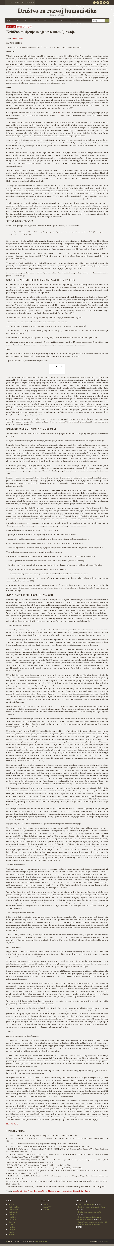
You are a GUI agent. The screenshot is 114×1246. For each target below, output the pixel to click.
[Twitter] (107, 2)
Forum (54, 21)
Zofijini (9, 2)
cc (7, 1241)
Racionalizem (66, 1191)
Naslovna (10, 21)
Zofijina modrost (14, 1209)
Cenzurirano (12, 1222)
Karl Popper (28, 1191)
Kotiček (11, 1224)
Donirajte (11, 1234)
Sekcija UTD (19, 2)
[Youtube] (97, 2)
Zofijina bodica (13, 1212)
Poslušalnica (12, 1217)
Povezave (64, 21)
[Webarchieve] (101, 2)
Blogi (46, 21)
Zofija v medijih (14, 1207)
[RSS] (94, 2)
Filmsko (11, 1232)
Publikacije (12, 1219)
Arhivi (73, 21)
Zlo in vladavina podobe (86, 1204)
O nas (19, 21)
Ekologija (12, 1229)
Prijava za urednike (41, 1241)
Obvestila (11, 1204)
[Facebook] (104, 2)
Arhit (106, 1241)
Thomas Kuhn (78, 1191)
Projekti (37, 21)
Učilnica (30, 2)
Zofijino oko (12, 1214)
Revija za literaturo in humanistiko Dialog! (91, 1207)
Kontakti (28, 21)
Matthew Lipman (54, 1191)
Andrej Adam (17, 38)
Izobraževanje (17, 1191)
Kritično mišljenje (40, 1191)
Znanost (87, 1191)
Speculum (12, 1227)
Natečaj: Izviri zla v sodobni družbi (89, 1212)
